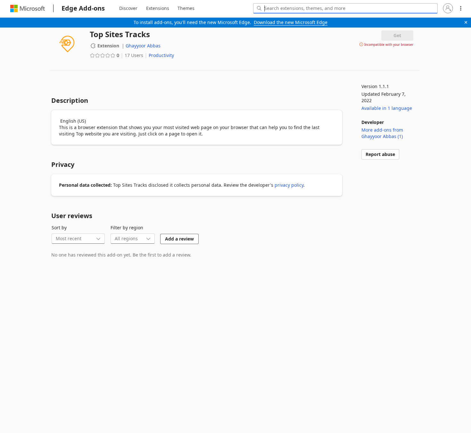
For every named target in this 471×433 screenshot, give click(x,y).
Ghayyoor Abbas (143, 46)
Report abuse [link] (380, 154)
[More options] (461, 8)
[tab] (128, 8)
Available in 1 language (386, 108)
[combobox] (345, 8)
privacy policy (289, 185)
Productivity (161, 55)
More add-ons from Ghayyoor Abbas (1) (382, 133)
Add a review (179, 239)
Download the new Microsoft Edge (290, 22)
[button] (448, 8)
